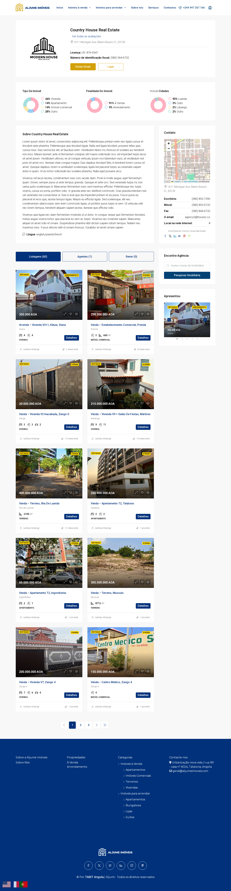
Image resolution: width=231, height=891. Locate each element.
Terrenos (132, 781)
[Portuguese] (23, 884)
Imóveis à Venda (131, 763)
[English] (7, 884)
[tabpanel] (187, 319)
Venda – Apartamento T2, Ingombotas (42, 593)
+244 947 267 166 (193, 7)
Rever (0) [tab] (131, 256)
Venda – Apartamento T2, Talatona (112, 503)
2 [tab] (184, 340)
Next (205, 319)
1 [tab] (178, 340)
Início (59, 7)
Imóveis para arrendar (109, 7)
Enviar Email (82, 66)
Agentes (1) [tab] (84, 256)
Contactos (170, 7)
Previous (169, 319)
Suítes (130, 817)
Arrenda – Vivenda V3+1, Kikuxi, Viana (42, 324)
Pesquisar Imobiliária (187, 275)
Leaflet (176, 181)
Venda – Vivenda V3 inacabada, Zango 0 (44, 414)
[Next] (96, 725)
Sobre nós (137, 7)
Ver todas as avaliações (86, 36)
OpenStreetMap (190, 181)
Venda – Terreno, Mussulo (107, 593)
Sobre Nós (23, 762)
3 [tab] (189, 340)
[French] (15, 884)
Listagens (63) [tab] (38, 256)
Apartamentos (135, 769)
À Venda (72, 762)
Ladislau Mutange (31, 349)
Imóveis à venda (77, 7)
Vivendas (132, 787)
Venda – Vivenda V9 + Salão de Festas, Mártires (121, 414)
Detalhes (71, 337)
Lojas (129, 811)
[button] (168, 143)
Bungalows (133, 805)
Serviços (153, 7)
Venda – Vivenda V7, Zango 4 (37, 682)
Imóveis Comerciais (138, 775)
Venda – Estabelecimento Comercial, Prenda (118, 324)
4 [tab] (194, 340)
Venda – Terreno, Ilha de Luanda (39, 503)
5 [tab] (199, 340)
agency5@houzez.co (197, 217)
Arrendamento (77, 766)
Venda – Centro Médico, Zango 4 (111, 682)
